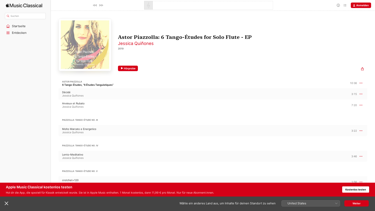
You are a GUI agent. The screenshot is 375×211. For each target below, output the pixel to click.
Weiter (357, 203)
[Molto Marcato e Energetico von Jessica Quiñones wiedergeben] (54, 130)
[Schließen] (6, 203)
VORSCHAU (351, 94)
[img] (24, 5)
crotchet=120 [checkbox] (70, 180)
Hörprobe (130, 68)
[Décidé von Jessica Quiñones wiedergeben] (54, 94)
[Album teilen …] (362, 69)
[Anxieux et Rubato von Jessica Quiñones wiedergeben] (54, 105)
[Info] (338, 5)
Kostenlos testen (355, 189)
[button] (25, 26)
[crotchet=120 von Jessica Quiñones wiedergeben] (54, 181)
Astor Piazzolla (72, 81)
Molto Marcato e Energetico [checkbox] (79, 129)
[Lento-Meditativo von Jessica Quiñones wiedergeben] (54, 156)
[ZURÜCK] (95, 5)
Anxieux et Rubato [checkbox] (73, 103)
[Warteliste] (345, 5)
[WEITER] (101, 5)
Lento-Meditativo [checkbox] (72, 154)
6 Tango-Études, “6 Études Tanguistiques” (87, 84)
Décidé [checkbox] (66, 92)
